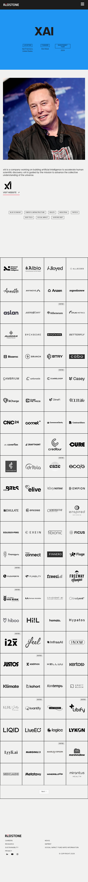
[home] (11, 5)
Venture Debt (58, 217)
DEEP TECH (29, 217)
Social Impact (42, 217)
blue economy (15, 212)
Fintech (75, 212)
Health (52, 212)
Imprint (48, 844)
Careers (9, 841)
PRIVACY (8, 851)
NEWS (47, 841)
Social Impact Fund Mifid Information (62, 847)
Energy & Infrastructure (35, 212)
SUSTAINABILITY (11, 847)
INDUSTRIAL (63, 212)
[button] (81, 4)
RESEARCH (9, 844)
